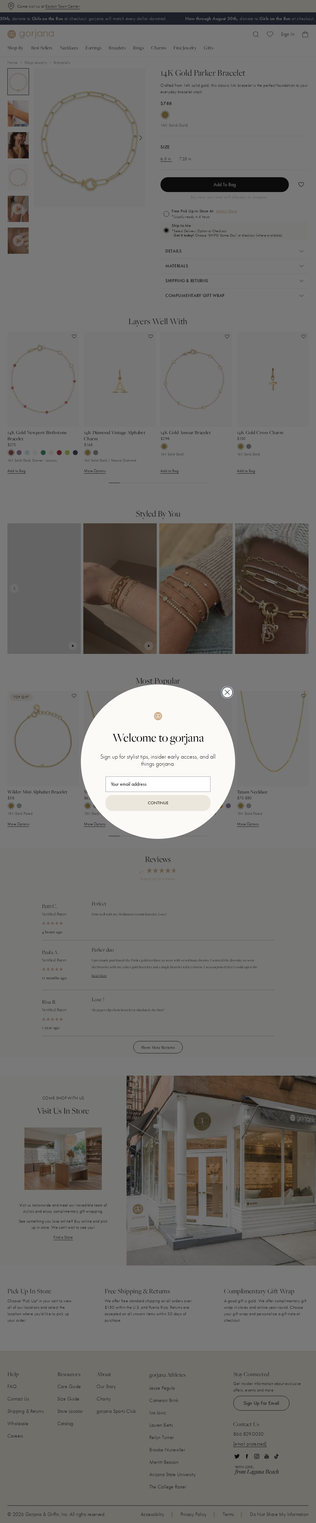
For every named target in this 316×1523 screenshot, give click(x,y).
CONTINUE (158, 802)
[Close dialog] (227, 692)
